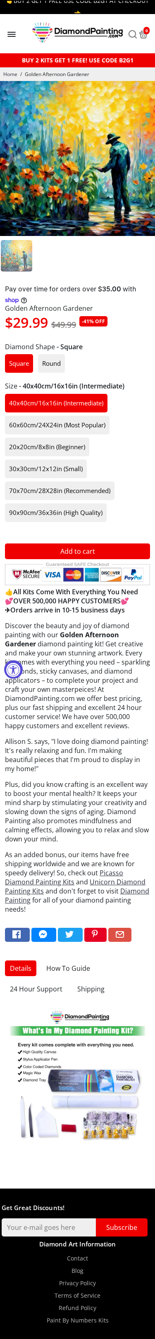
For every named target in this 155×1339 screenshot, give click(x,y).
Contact (77, 1258)
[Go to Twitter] (70, 935)
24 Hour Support (36, 989)
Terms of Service (77, 1295)
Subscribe (121, 1227)
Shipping (91, 989)
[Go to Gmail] (119, 935)
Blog (77, 1271)
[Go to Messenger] (43, 935)
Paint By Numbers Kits (78, 1320)
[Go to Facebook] (17, 935)
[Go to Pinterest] (95, 935)
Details (20, 968)
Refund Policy (77, 1308)
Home (10, 74)
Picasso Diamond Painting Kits (64, 877)
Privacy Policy (77, 1283)
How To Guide (68, 968)
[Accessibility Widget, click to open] (13, 669)
